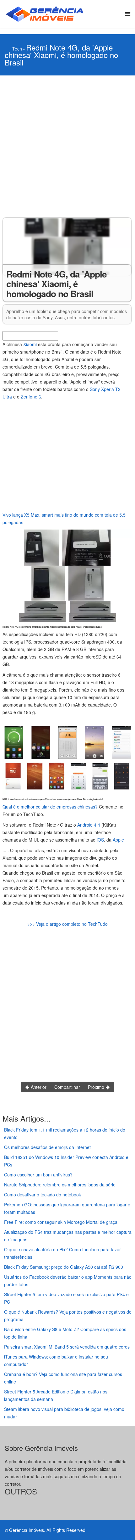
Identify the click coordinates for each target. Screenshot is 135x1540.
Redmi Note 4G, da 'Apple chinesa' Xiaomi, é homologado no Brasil (61, 55)
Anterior (38, 1087)
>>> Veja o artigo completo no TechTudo (67, 924)
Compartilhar (67, 1087)
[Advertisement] (67, 146)
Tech (17, 49)
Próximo (96, 1087)
